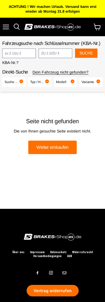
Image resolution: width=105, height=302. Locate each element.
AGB (69, 256)
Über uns (18, 252)
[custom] (37, 273)
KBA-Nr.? (10, 62)
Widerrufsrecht (82, 252)
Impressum (37, 252)
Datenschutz (58, 252)
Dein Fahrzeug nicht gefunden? (60, 72)
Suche (86, 53)
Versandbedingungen (47, 256)
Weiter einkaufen (52, 147)
